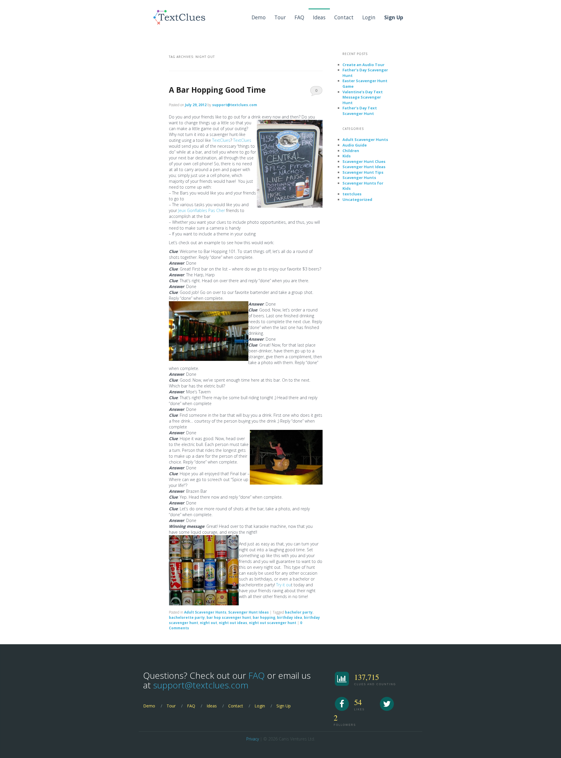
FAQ (299, 17)
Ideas (319, 17)
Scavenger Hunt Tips (362, 172)
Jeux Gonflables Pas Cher (201, 210)
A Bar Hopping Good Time (217, 90)
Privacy (252, 739)
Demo (259, 17)
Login (368, 17)
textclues (351, 194)
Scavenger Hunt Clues (363, 161)
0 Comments (316, 92)
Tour (280, 17)
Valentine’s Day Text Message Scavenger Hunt (362, 97)
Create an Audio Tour (363, 64)
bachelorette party (187, 617)
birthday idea (289, 617)
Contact (344, 17)
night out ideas (233, 622)
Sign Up (283, 706)
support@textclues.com (234, 104)
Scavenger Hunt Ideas (248, 612)
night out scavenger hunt (272, 622)
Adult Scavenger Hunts (205, 612)
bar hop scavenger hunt (229, 617)
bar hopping (264, 617)
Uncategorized (357, 199)
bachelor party (299, 612)
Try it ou (283, 585)
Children (350, 150)
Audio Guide (354, 145)
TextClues (221, 140)
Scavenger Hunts (359, 177)
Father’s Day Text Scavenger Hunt (359, 110)
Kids (346, 156)
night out (208, 622)
